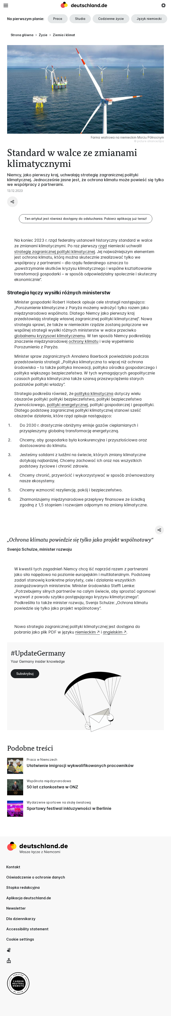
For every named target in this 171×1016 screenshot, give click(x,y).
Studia (80, 19)
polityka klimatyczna (94, 393)
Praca (57, 19)
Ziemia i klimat (64, 35)
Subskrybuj (25, 673)
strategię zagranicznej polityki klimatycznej (54, 251)
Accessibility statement (27, 929)
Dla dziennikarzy (20, 918)
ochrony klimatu (83, 341)
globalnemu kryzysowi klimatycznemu (49, 335)
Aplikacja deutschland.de (28, 898)
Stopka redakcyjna (23, 887)
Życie (43, 35)
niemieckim (85, 632)
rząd (102, 245)
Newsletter (16, 908)
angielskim (112, 632)
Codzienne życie (111, 19)
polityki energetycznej (67, 404)
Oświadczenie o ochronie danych (35, 877)
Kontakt (13, 867)
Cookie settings (20, 939)
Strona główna (22, 35)
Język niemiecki (149, 19)
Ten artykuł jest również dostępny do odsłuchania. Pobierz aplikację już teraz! (85, 218)
